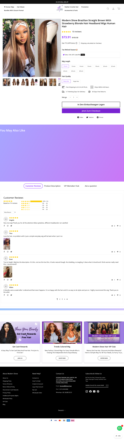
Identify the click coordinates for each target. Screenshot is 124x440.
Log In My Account (37, 387)
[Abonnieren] (107, 385)
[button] (66, 32)
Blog (4, 404)
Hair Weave (20, 7)
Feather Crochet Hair (71, 7)
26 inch (73, 71)
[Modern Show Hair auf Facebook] (90, 391)
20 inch (105, 66)
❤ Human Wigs (9, 7)
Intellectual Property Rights (10, 395)
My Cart (34, 390)
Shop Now (62, 358)
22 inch (113, 66)
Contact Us (35, 378)
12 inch (73, 66)
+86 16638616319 (67, 392)
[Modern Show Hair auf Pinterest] (98, 391)
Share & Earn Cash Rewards (10, 390)
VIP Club (5, 401)
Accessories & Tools (71, 10)
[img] (13, 218)
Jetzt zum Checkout (91, 110)
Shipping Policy (7, 381)
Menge (64, 97)
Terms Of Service (7, 384)
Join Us (20, 358)
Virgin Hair (76, 81)
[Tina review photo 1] (6, 244)
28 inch (81, 71)
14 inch (81, 66)
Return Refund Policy (9, 387)
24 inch (65, 71)
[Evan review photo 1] (7, 272)
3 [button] (62, 299)
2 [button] (59, 299)
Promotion (85, 7)
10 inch (65, 66)
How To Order (36, 381)
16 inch (89, 66)
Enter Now (104, 358)
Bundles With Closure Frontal (14, 10)
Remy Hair (66, 81)
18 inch (97, 66)
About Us (5, 378)
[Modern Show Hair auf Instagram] (87, 391)
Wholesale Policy (7, 398)
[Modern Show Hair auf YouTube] (94, 391)
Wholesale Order (37, 393)
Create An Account (37, 384)
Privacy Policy (7, 393)
